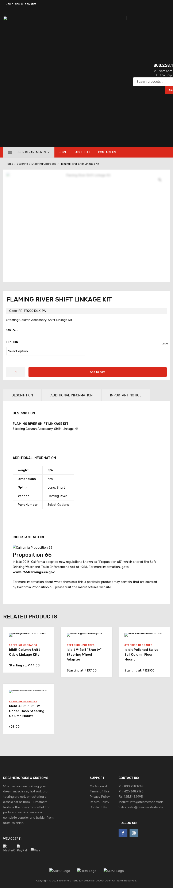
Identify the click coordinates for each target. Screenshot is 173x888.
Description (22, 395)
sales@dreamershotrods (145, 807)
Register (30, 4)
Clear (165, 344)
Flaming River (57, 496)
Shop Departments (31, 152)
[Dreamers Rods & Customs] (65, 19)
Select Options (58, 505)
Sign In (19, 4)
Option (12, 342)
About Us (82, 152)
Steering (22, 163)
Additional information (71, 395)
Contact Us (107, 152)
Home (63, 152)
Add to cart (97, 372)
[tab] (22, 395)
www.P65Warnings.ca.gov (34, 572)
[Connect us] (123, 833)
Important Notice (125, 395)
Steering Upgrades (43, 163)
